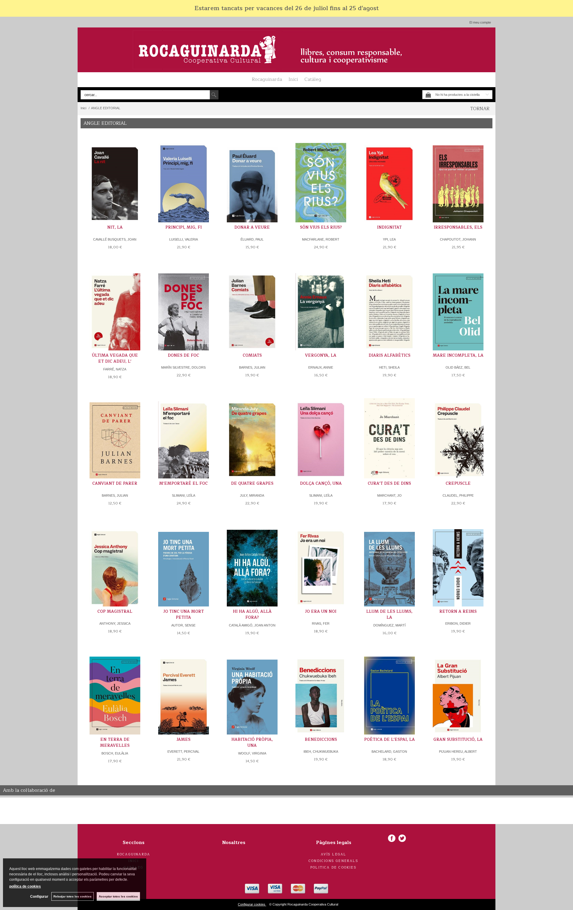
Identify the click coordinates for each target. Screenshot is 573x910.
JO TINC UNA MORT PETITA (183, 614)
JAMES (183, 739)
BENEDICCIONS (321, 739)
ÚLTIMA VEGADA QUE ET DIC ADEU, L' (115, 358)
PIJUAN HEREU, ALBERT (458, 751)
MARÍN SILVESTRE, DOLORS (183, 367)
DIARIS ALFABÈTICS (389, 355)
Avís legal (333, 854)
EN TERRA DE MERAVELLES (115, 742)
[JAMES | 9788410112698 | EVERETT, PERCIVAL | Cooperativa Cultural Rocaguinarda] (183, 693)
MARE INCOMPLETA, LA (458, 355)
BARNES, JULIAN (252, 367)
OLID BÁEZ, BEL (458, 367)
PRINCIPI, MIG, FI (183, 227)
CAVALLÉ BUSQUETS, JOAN (114, 239)
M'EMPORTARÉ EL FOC (183, 483)
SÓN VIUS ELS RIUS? (321, 227)
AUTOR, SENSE (183, 625)
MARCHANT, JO (389, 495)
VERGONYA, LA (320, 355)
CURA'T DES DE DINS (389, 483)
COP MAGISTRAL (114, 611)
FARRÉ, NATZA (114, 369)
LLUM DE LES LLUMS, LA (389, 614)
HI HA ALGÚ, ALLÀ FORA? (252, 614)
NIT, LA (115, 227)
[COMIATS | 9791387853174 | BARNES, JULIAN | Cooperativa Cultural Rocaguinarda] (252, 308)
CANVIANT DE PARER (114, 483)
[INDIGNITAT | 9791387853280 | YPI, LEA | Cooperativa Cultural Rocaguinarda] (389, 180)
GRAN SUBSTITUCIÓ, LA (458, 739)
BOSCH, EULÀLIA (114, 753)
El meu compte (480, 22)
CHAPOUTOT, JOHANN (458, 239)
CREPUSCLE (458, 483)
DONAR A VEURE (252, 227)
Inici (293, 79)
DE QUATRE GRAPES (252, 483)
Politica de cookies (333, 867)
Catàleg (312, 79)
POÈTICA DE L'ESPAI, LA (389, 739)
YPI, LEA (389, 239)
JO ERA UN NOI (320, 611)
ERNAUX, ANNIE (320, 367)
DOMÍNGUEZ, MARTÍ (389, 625)
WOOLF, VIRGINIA (252, 753)
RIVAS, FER (320, 623)
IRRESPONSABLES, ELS (458, 227)
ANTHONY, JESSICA (114, 623)
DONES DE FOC (183, 355)
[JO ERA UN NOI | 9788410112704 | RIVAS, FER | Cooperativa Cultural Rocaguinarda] (320, 564)
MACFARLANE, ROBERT (320, 239)
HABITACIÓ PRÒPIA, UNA (252, 742)
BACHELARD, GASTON (389, 751)
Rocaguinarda (267, 79)
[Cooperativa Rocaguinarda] (286, 49)
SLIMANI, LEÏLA (183, 495)
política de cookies (25, 886)
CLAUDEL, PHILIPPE (458, 495)
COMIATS (252, 355)
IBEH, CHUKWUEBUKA (321, 751)
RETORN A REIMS (458, 611)
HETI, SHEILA (389, 367)
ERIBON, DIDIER (458, 623)
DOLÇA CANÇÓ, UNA (321, 483)
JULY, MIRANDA (252, 495)
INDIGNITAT (389, 227)
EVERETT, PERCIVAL (183, 751)
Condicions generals (333, 861)
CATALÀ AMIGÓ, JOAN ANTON (252, 625)
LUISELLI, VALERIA (183, 239)
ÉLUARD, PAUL (252, 239)
